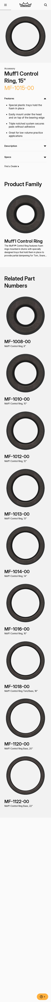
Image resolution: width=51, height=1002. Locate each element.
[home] (25, 5)
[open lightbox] (25, 36)
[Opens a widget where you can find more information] (42, 997)
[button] (5, 5)
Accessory (9, 68)
